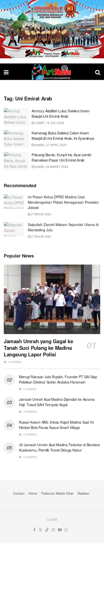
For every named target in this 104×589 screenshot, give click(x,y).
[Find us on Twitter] (40, 529)
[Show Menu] (6, 72)
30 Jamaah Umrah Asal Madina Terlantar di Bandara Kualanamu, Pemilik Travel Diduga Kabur (59, 447)
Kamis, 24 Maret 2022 (51, 166)
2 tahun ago (40, 214)
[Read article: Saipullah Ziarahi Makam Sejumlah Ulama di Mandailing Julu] (14, 229)
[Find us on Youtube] (60, 529)
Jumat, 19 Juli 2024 (49, 122)
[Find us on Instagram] (53, 529)
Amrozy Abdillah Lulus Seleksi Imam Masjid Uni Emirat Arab (61, 113)
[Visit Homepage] (52, 72)
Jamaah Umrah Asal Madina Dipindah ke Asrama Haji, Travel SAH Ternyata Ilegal (57, 402)
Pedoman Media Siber (57, 493)
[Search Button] (97, 72)
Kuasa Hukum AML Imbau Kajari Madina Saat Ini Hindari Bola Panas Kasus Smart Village (56, 425)
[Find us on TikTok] (47, 529)
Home (33, 493)
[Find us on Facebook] (34, 529)
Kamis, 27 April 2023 (50, 145)
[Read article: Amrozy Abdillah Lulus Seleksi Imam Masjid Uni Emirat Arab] (16, 117)
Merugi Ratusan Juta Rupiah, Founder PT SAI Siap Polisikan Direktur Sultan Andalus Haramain (58, 379)
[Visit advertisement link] (52, 29)
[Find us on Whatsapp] (66, 529)
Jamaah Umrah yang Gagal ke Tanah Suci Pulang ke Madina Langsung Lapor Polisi (38, 347)
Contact (18, 493)
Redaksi (83, 493)
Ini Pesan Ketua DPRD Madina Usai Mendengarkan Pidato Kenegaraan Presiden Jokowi (63, 202)
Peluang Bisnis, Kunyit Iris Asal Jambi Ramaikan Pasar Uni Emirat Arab (61, 157)
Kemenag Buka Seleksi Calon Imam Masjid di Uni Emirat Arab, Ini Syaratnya (63, 135)
